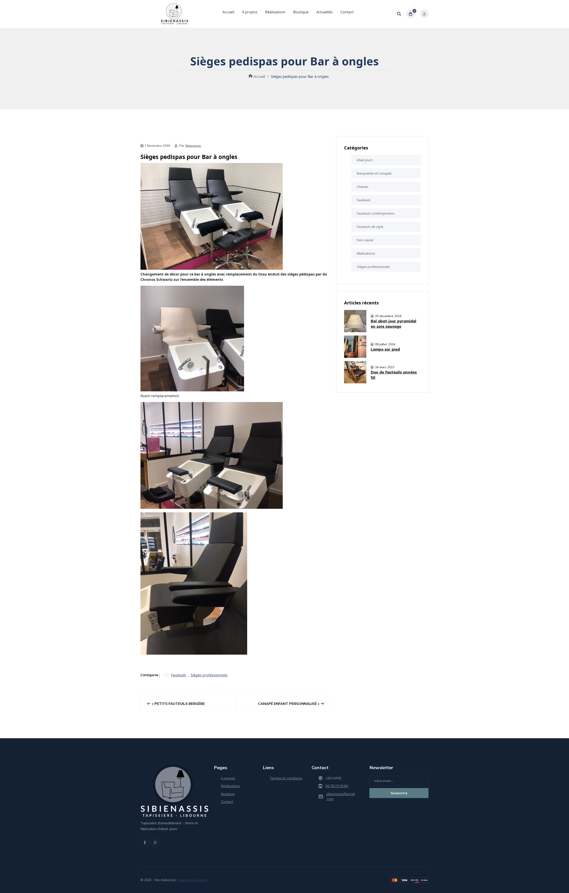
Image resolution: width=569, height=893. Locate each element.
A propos (249, 12)
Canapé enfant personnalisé (287, 703)
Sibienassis (193, 146)
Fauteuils (178, 675)
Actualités (324, 12)
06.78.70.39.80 (336, 786)
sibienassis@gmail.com (340, 796)
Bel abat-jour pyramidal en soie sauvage (393, 324)
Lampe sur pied (385, 349)
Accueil (228, 12)
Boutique (301, 12)
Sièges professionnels (209, 675)
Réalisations (275, 12)
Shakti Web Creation (192, 880)
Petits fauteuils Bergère (179, 703)
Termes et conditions (286, 778)
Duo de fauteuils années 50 (394, 375)
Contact (347, 12)
